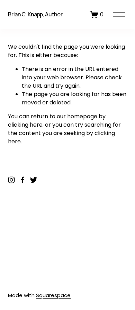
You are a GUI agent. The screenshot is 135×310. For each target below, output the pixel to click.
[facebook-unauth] (22, 179)
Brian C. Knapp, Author (35, 14)
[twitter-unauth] (33, 179)
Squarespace (53, 295)
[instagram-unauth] (11, 179)
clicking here (25, 125)
